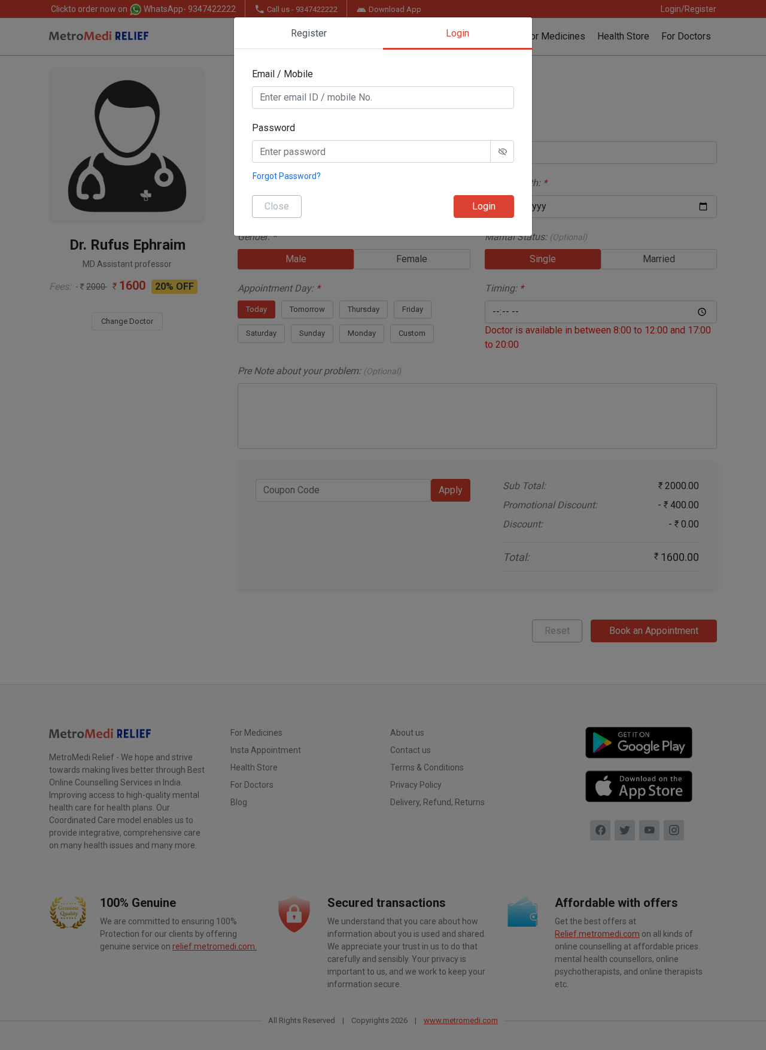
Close (277, 206)
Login (484, 206)
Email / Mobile (282, 74)
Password (273, 127)
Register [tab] (309, 33)
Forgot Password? (287, 176)
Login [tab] (457, 33)
